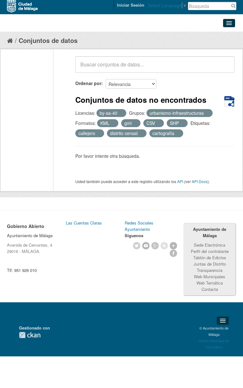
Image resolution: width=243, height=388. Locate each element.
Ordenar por (88, 83)
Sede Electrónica (209, 245)
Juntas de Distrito (210, 264)
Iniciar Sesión (130, 5)
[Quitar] (121, 113)
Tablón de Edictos (209, 258)
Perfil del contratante (210, 251)
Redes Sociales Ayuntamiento (139, 226)
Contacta (210, 289)
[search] (225, 68)
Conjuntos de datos (48, 40)
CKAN (29, 335)
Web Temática (209, 283)
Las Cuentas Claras (84, 223)
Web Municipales (209, 277)
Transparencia (209, 270)
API (180, 181)
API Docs (200, 181)
